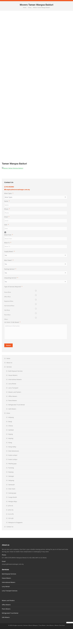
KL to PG (11, 514)
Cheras (10, 426)
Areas (8, 413)
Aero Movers (50, 625)
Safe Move (7, 310)
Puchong (11, 468)
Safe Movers (12, 409)
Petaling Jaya (12, 463)
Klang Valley (12, 447)
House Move (7, 292)
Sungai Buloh (12, 497)
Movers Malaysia (33, 625)
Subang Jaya (12, 493)
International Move (9, 305)
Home (8, 358)
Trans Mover (42, 625)
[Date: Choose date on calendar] (5, 232)
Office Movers (12, 396)
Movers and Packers (14, 392)
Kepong (10, 438)
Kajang (10, 434)
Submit (8, 345)
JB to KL (10, 506)
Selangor (11, 476)
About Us (9, 363)
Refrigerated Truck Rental (16, 405)
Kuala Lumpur (12, 455)
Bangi (10, 421)
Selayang (11, 480)
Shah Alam (11, 489)
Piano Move (7, 315)
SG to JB (10, 518)
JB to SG (10, 510)
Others (6, 319)
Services (9, 367)
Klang (10, 442)
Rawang (10, 472)
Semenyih (11, 485)
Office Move (7, 296)
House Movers (12, 375)
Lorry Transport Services (9, 591)
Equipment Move (8, 301)
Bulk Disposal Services (15, 371)
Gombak (11, 430)
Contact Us (9, 527)
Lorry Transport (13, 388)
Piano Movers (12, 400)
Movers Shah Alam (60, 625)
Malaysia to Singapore (15, 522)
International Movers (15, 379)
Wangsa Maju (12, 501)
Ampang (11, 417)
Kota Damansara (13, 451)
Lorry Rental (12, 384)
